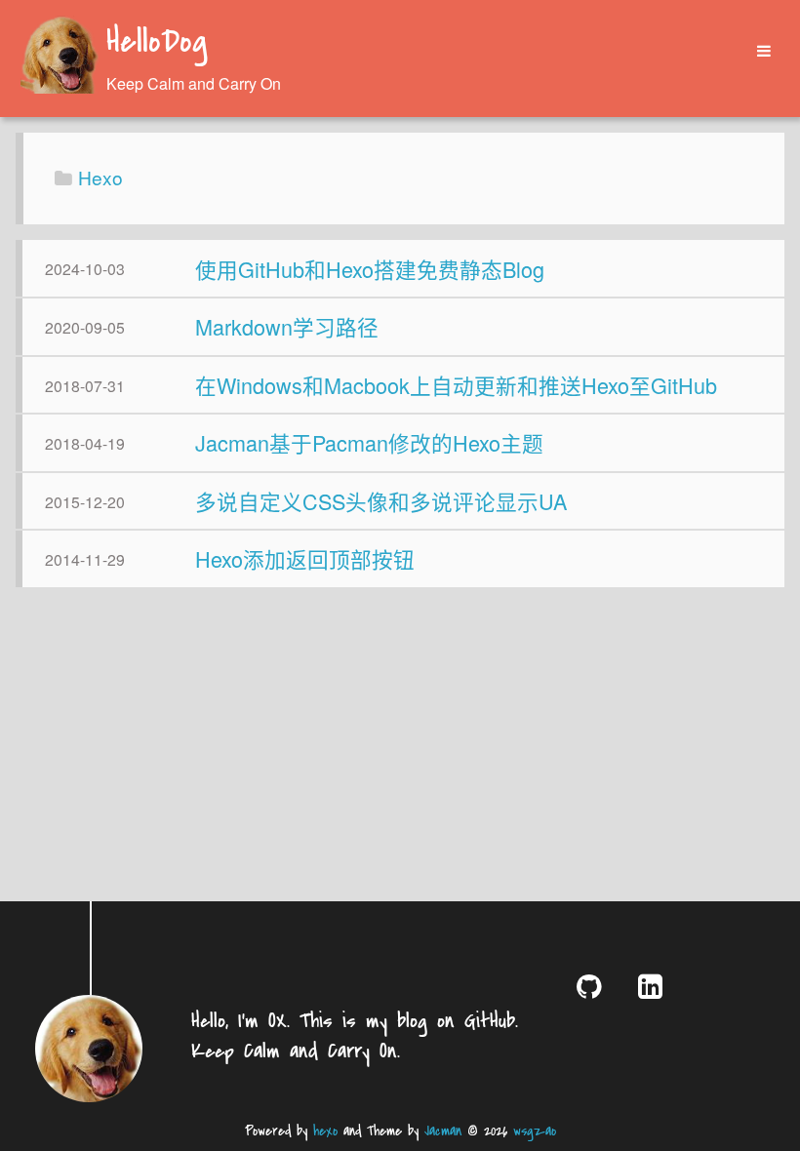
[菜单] (757, 51)
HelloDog (156, 43)
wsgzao (534, 1131)
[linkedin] (654, 985)
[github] (592, 985)
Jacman (442, 1131)
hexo (325, 1131)
